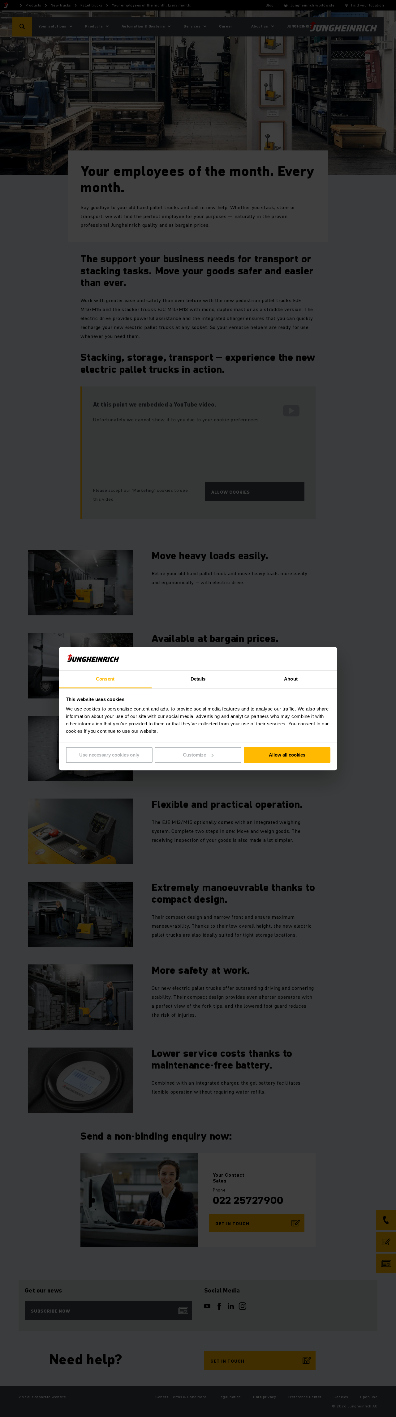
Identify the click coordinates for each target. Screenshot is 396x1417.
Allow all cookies (287, 754)
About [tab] (291, 679)
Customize (194, 754)
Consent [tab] (105, 679)
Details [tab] (198, 679)
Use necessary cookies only (109, 754)
